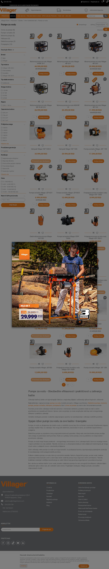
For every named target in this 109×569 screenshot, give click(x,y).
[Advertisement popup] (54, 284)
